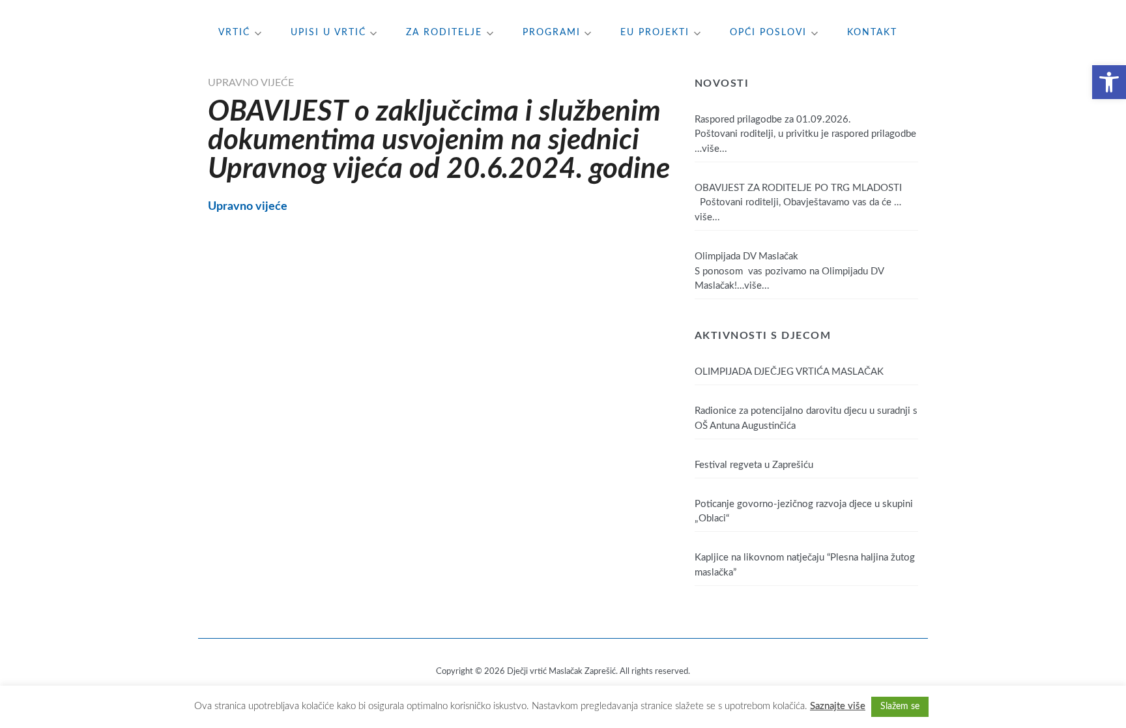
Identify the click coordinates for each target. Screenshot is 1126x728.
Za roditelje (444, 32)
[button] (1109, 82)
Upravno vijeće (251, 83)
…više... (711, 149)
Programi (552, 32)
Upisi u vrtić (328, 32)
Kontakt (872, 32)
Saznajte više (837, 706)
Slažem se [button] (899, 706)
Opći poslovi (768, 32)
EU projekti (654, 32)
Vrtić (234, 32)
